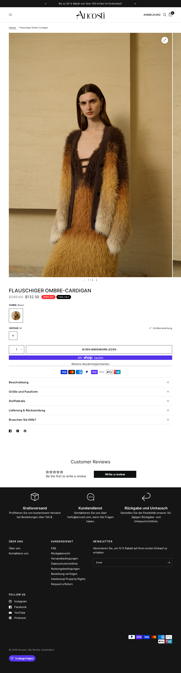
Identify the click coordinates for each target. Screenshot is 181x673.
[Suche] (165, 14)
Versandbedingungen (64, 558)
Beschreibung (18, 382)
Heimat (12, 27)
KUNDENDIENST (62, 541)
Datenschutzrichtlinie (64, 563)
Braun (16, 316)
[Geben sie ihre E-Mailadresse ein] (168, 562)
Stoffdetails (17, 401)
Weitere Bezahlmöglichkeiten (90, 364)
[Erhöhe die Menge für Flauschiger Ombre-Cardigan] (21, 349)
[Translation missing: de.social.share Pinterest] (26, 431)
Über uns (14, 548)
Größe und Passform (23, 391)
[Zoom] (164, 40)
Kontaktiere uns (18, 553)
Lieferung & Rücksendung (27, 410)
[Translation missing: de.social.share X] (18, 431)
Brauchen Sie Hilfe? (22, 419)
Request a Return (62, 584)
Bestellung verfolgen (64, 573)
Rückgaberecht (60, 553)
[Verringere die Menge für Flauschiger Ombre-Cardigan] (11, 349)
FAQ (53, 548)
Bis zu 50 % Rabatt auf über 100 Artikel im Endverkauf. (90, 3)
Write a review (115, 474)
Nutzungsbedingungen (65, 568)
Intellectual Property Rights (68, 579)
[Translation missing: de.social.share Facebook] (11, 431)
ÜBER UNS (16, 541)
